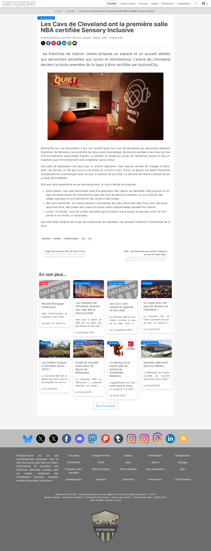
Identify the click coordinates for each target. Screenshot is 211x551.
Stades (154, 3)
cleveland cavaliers (71, 239)
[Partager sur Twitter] (43, 44)
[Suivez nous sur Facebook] (67, 442)
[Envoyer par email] (74, 44)
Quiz (182, 469)
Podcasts (143, 3)
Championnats (74, 479)
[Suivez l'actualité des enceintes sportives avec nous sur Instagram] (145, 442)
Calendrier (128, 479)
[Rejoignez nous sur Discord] (80, 442)
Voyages (182, 462)
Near (128, 462)
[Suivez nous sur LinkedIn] (171, 442)
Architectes (73, 462)
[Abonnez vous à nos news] (183, 442)
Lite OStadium (182, 479)
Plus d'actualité (105, 406)
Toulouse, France (113, 500)
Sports (155, 462)
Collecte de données (142, 497)
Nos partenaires (155, 469)
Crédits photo (160, 497)
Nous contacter (101, 469)
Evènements (168, 3)
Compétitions (183, 3)
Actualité (111, 3)
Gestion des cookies (120, 497)
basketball (46, 239)
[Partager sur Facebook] (48, 44)
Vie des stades (46, 18)
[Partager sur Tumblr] (59, 44)
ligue (44, 225)
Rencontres (155, 479)
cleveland (57, 239)
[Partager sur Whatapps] (69, 44)
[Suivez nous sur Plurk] (106, 442)
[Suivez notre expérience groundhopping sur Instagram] (132, 442)
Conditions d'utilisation (72, 497)
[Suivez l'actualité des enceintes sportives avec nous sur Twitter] (54, 442)
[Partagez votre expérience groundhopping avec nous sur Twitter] (41, 442)
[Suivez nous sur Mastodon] (93, 442)
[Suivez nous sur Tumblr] (119, 442)
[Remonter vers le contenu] (105, 542)
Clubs (101, 462)
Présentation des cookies (97, 497)
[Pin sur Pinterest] (54, 44)
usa (90, 239)
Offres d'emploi (128, 469)
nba (83, 239)
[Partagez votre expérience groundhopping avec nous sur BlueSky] (28, 442)
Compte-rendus (127, 3)
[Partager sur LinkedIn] (64, 44)
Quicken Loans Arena (117, 170)
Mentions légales (52, 497)
